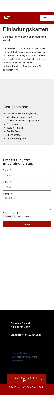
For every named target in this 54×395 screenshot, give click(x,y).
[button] (14, 18)
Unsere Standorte (20, 353)
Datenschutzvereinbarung (24, 357)
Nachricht (8, 194)
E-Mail (6, 182)
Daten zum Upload (12, 213)
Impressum (17, 360)
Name (6, 170)
